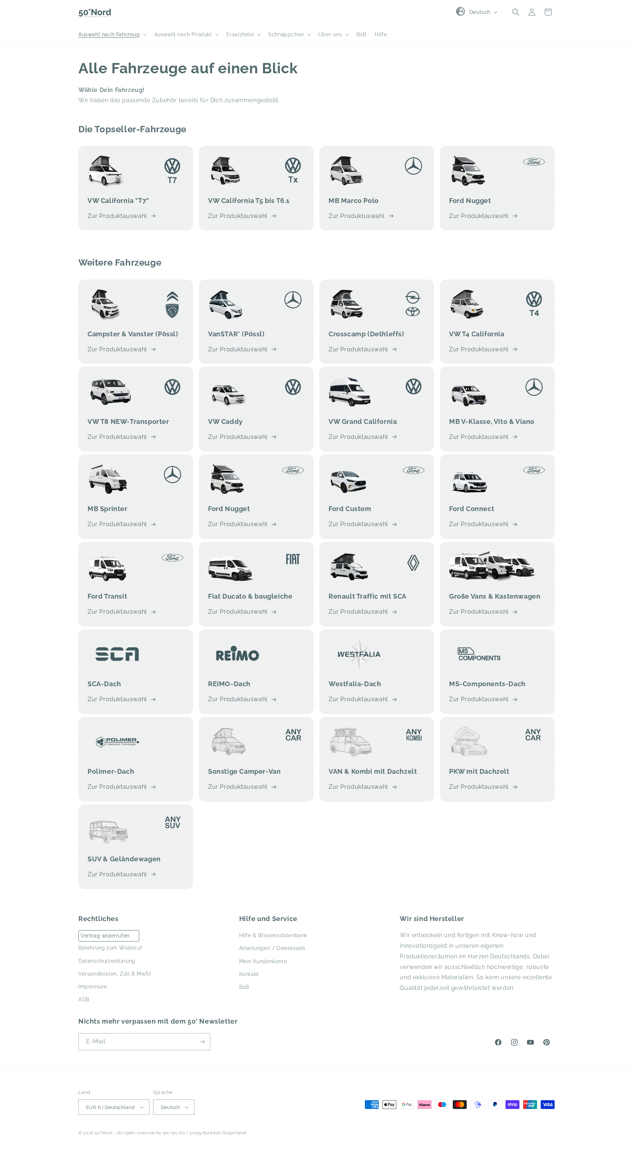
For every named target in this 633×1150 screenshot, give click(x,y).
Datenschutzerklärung (107, 961)
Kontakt (249, 974)
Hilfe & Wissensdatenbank (273, 935)
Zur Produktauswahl (117, 215)
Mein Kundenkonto (263, 961)
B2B (244, 987)
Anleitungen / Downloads (272, 948)
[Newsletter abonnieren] (202, 1041)
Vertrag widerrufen (105, 936)
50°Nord (103, 1133)
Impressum (92, 987)
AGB (83, 999)
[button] (112, 34)
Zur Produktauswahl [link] (358, 436)
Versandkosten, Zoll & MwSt (114, 974)
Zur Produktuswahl (356, 215)
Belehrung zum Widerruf (110, 948)
